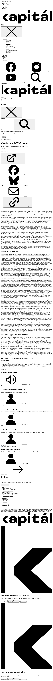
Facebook (26, 174)
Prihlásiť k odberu (4, 484)
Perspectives (8, 51)
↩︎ (50, 363)
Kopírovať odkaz (28, 206)
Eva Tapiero (24, 444)
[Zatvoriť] (11, 31)
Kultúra (7, 49)
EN (1, 101)
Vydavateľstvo (6, 4)
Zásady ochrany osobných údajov (10, 493)
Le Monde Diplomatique (11, 50)
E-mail (25, 196)
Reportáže (8, 41)
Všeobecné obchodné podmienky (10, 489)
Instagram (5, 499)
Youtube (5, 502)
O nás (4, 8)
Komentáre (8, 40)
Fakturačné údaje (7, 488)
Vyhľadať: (3, 118)
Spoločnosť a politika (10, 47)
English (5, 60)
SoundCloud (6, 500)
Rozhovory (8, 44)
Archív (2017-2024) (10, 52)
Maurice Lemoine (25, 403)
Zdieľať (23, 163)
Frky (7, 45)
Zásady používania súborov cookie (10, 494)
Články (4, 137)
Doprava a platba (7, 492)
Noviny (5, 3)
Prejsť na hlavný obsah (6, 1)
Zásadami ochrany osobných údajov (23, 482)
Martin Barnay (25, 463)
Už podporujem (23, 601)
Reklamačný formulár (8, 491)
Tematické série (9, 46)
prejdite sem (15, 133)
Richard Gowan (4, 151)
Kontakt (5, 487)
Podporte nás (7, 98)
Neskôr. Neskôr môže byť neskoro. (13, 601)
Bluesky (26, 185)
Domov (5, 136)
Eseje (7, 42)
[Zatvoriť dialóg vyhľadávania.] (1, 100)
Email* (2, 480)
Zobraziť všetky (4, 474)
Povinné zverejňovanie (8, 496)
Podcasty (5, 7)
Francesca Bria (25, 424)
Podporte (12, 98)
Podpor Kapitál (4, 601)
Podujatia (5, 6)
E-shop (4, 58)
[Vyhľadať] (24, 124)
